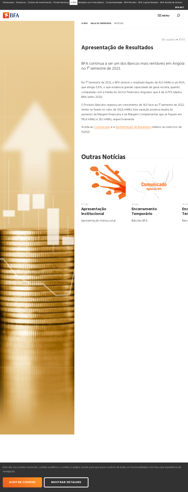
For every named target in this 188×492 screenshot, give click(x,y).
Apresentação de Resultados (133, 127)
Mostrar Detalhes (66, 482)
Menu (165, 16)
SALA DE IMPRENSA (101, 23)
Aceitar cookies (22, 482)
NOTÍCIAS (119, 23)
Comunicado (102, 127)
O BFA (84, 23)
